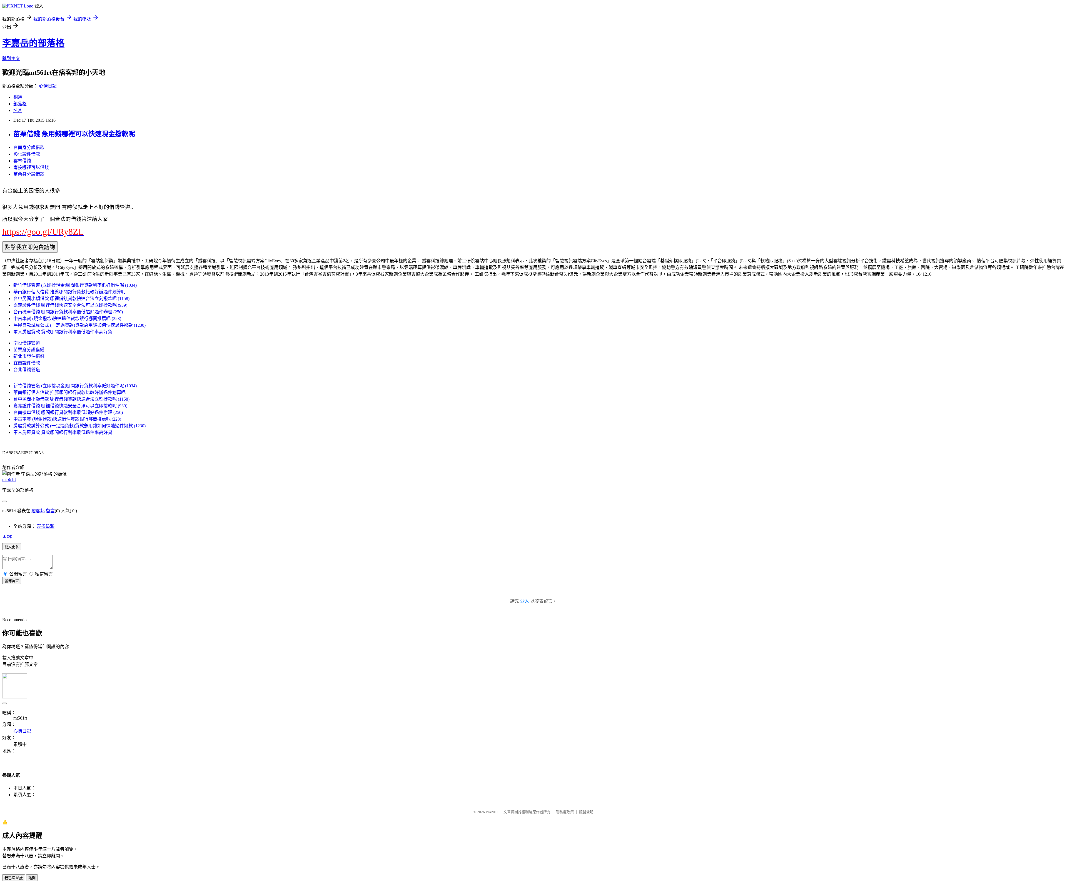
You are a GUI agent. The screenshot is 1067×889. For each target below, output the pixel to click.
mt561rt (9, 479)
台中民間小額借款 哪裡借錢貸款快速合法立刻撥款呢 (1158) (71, 298)
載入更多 (11, 547)
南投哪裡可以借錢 (31, 167)
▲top (7, 536)
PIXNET (492, 812)
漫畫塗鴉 (45, 526)
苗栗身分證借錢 (28, 349)
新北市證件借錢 (28, 356)
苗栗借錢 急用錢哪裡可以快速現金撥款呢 (74, 134)
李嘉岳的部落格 (33, 43)
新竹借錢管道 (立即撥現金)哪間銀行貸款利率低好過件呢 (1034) (75, 285)
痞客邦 (38, 510)
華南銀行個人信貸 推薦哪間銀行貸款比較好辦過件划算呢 (69, 291)
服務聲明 (586, 812)
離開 (32, 878)
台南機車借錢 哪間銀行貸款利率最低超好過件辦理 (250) (68, 311)
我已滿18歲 (13, 878)
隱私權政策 (565, 812)
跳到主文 (11, 58)
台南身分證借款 (28, 147)
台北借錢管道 (26, 369)
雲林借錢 (22, 160)
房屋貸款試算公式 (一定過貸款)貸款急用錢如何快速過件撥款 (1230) (79, 325)
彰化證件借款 (26, 154)
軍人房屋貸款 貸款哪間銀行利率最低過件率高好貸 (62, 331)
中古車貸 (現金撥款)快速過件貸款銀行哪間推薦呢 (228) (67, 318)
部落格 (20, 103)
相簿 (17, 97)
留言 (50, 510)
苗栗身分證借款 (28, 174)
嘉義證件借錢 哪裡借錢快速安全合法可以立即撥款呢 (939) (70, 305)
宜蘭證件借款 (26, 363)
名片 (17, 110)
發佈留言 (11, 581)
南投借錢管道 (26, 343)
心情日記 (48, 86)
